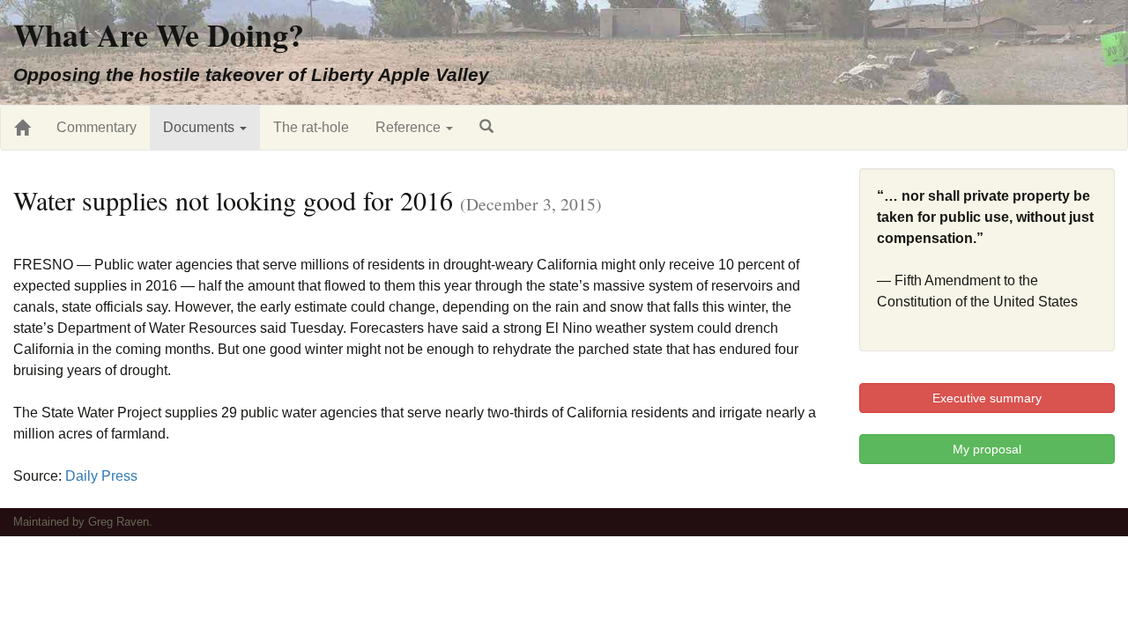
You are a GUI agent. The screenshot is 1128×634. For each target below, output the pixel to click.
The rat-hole (311, 127)
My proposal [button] (987, 449)
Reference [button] (409, 127)
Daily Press (101, 475)
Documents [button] (200, 127)
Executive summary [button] (987, 398)
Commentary (96, 127)
